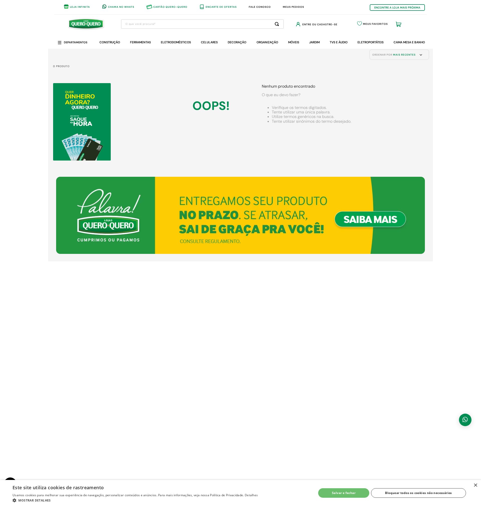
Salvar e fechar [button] (343, 493)
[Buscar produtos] (278, 24)
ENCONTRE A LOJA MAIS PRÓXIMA (397, 7)
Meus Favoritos (375, 24)
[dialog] (240, 493)
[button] (135, 500)
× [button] (475, 485)
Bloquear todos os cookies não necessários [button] (418, 493)
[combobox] (202, 24)
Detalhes (251, 495)
